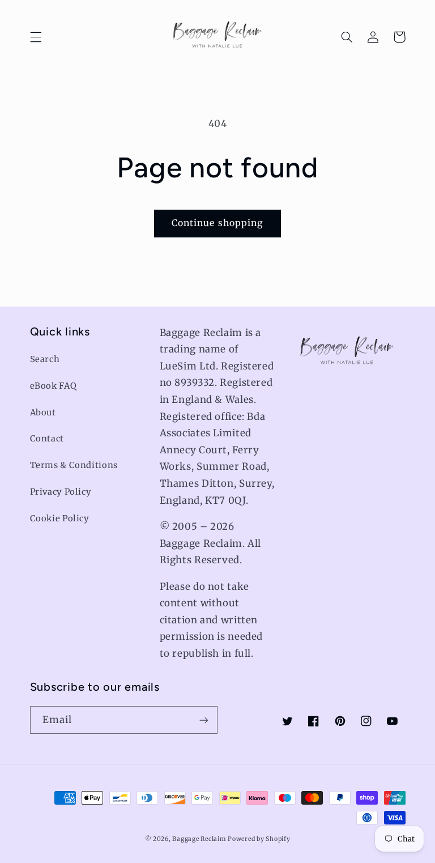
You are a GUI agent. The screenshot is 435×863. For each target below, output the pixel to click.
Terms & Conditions (74, 465)
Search (45, 359)
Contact (47, 438)
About (43, 412)
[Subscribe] (204, 720)
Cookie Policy (59, 518)
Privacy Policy (61, 492)
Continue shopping (217, 223)
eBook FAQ (53, 386)
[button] (36, 37)
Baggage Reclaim (198, 839)
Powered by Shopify (259, 839)
